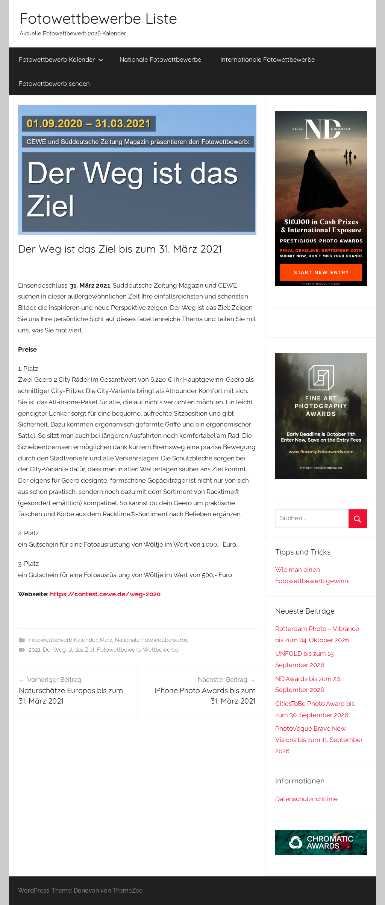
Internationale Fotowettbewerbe (267, 59)
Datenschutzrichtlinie (306, 799)
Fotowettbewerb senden (54, 83)
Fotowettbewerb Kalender (57, 59)
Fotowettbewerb (119, 649)
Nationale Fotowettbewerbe (160, 59)
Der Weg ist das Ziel (68, 649)
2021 (34, 649)
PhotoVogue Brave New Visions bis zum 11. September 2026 (319, 740)
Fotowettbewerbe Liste (98, 18)
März (106, 640)
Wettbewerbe (161, 649)
